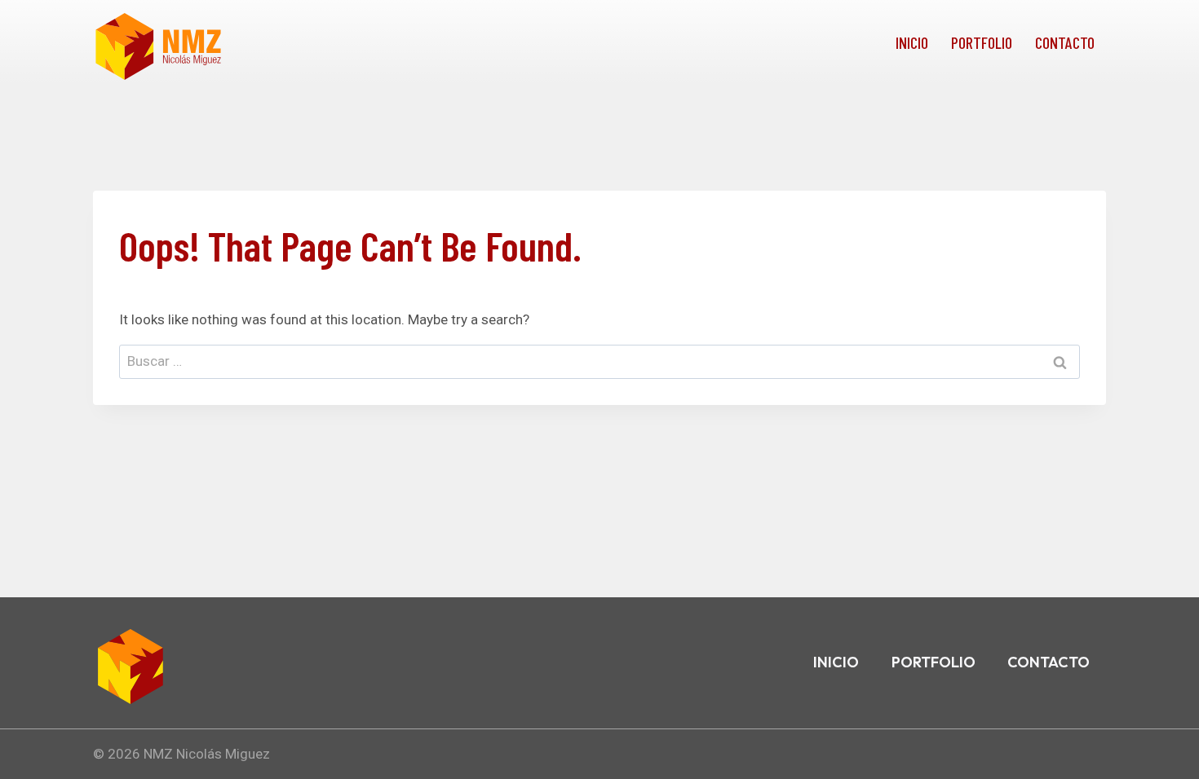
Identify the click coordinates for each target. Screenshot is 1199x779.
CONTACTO (1065, 42)
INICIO (912, 42)
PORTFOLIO (981, 42)
